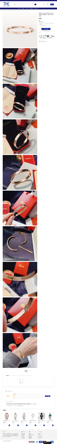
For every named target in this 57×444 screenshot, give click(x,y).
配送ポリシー (30, 435)
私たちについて (23, 433)
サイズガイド (23, 435)
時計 (23, 8)
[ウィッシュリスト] (47, 4)
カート (39, 434)
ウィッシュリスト (40, 436)
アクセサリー (36, 8)
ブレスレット (10, 10)
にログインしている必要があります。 (18, 405)
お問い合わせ (23, 434)
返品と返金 (30, 436)
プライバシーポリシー (31, 434)
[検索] (35, 4)
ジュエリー (27, 8)
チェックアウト (40, 435)
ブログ (22, 436)
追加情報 (26, 370)
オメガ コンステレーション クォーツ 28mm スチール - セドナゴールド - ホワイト (15, 421)
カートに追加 (9, 425)
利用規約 (30, 433)
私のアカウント (40, 433)
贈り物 (31, 8)
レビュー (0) (30, 370)
